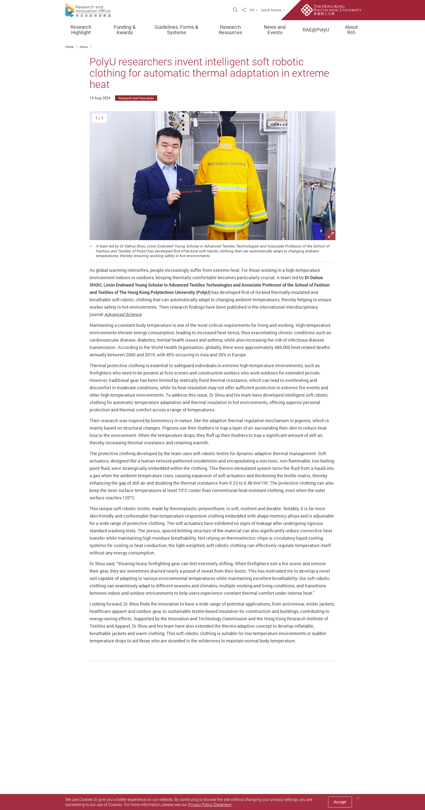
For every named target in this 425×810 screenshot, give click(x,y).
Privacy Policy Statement (209, 804)
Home (70, 46)
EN (252, 10)
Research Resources (230, 29)
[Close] (358, 798)
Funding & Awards (125, 29)
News (84, 46)
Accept (340, 802)
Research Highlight (80, 29)
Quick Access (271, 10)
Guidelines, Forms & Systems (176, 29)
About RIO (351, 29)
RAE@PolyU (316, 29)
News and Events (275, 29)
